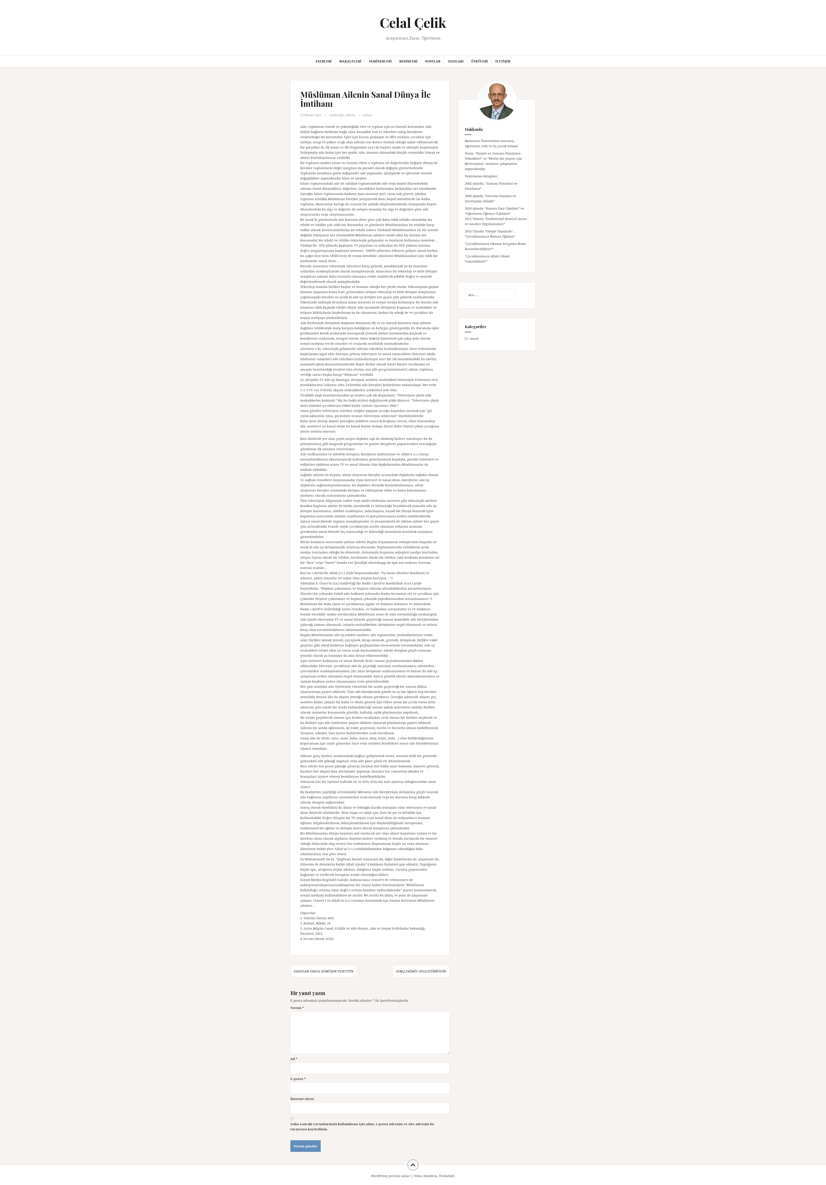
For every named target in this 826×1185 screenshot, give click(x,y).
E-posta (298, 1079)
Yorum (297, 1008)
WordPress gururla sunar (390, 1176)
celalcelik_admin (342, 115)
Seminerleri (380, 61)
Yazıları (456, 61)
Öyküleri (479, 61)
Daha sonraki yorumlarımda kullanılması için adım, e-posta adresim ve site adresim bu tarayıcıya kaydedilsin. (362, 1126)
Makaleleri (350, 61)
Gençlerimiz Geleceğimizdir (421, 971)
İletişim (502, 61)
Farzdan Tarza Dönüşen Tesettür (323, 971)
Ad (293, 1059)
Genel (367, 115)
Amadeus (430, 1176)
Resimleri (408, 61)
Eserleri (324, 61)
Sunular (432, 61)
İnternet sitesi (302, 1099)
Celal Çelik (413, 22)
